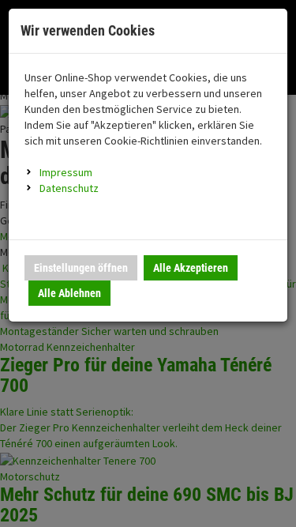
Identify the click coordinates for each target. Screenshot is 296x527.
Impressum (65, 172)
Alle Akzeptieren (190, 268)
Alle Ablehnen (69, 293)
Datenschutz (69, 188)
